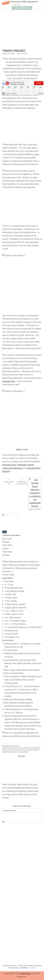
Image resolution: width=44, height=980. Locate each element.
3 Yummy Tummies (22, 21)
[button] (22, 5)
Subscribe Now (22, 8)
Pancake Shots (9, 464)
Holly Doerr (25, 973)
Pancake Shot (8, 381)
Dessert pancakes (35, 748)
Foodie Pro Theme (25, 966)
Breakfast (12, 746)
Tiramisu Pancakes (13, 50)
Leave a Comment (22, 53)
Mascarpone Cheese (24, 750)
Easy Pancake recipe (8, 750)
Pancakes (14, 752)
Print (4, 532)
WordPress (24, 968)
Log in (32, 968)
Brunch (17, 746)
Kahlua (16, 750)
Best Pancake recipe (15, 748)
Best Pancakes (26, 748)
